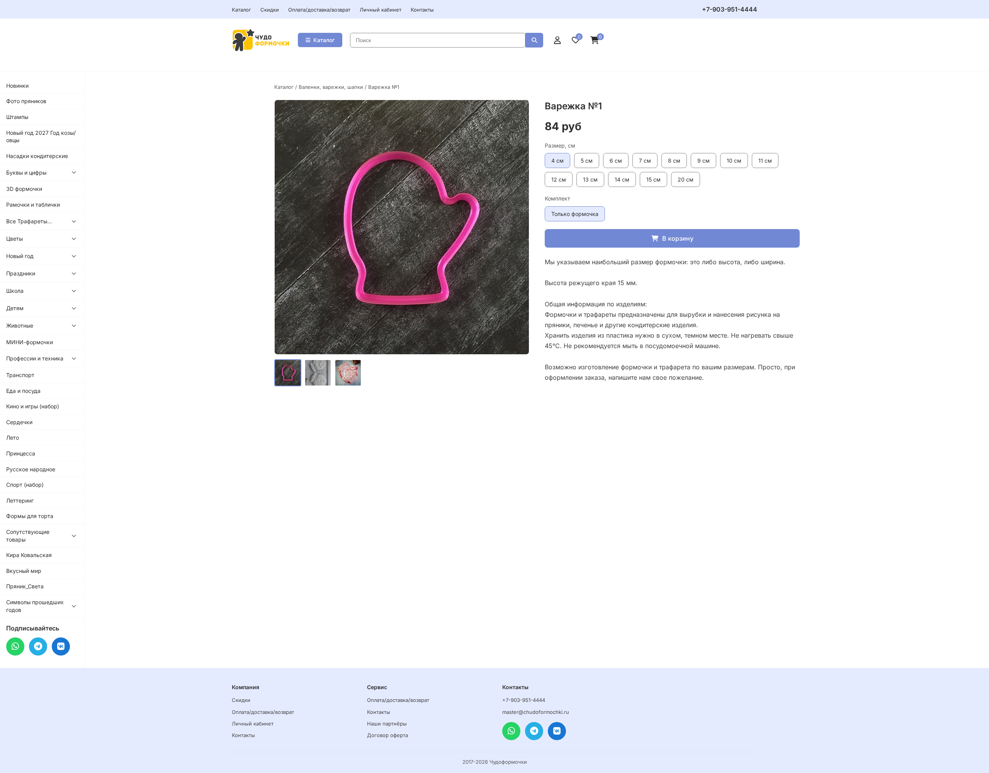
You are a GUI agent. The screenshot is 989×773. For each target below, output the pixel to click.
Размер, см (560, 145)
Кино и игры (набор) (32, 406)
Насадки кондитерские (37, 156)
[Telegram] (38, 646)
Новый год (20, 256)
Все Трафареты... (29, 221)
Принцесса (20, 453)
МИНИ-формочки (29, 342)
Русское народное (30, 469)
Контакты (422, 10)
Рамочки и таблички (33, 204)
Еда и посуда (23, 390)
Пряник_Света (25, 586)
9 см (703, 160)
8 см (674, 160)
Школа (15, 290)
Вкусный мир (23, 570)
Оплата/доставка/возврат (319, 10)
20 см (685, 179)
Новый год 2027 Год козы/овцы (41, 136)
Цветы (14, 238)
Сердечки (19, 422)
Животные (19, 325)
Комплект (557, 198)
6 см (616, 160)
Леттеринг (20, 500)
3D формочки (24, 188)
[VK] (61, 646)
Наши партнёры (387, 723)
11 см (765, 160)
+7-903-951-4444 (729, 9)
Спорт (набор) (25, 484)
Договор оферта (387, 735)
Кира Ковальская (29, 555)
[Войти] (557, 40)
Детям (15, 308)
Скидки (269, 10)
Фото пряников (26, 101)
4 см (557, 160)
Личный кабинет (380, 10)
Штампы (17, 117)
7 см (645, 160)
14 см (622, 179)
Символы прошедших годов (35, 606)
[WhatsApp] (15, 646)
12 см (558, 179)
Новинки (17, 85)
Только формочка (574, 214)
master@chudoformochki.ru (535, 712)
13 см (590, 179)
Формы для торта (29, 516)
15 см (653, 179)
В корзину (677, 238)
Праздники (20, 273)
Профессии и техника (34, 358)
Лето (12, 437)
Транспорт (20, 375)
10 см (734, 160)
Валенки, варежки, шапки (331, 87)
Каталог (241, 10)
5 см (587, 160)
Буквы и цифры (26, 172)
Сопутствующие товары (27, 535)
